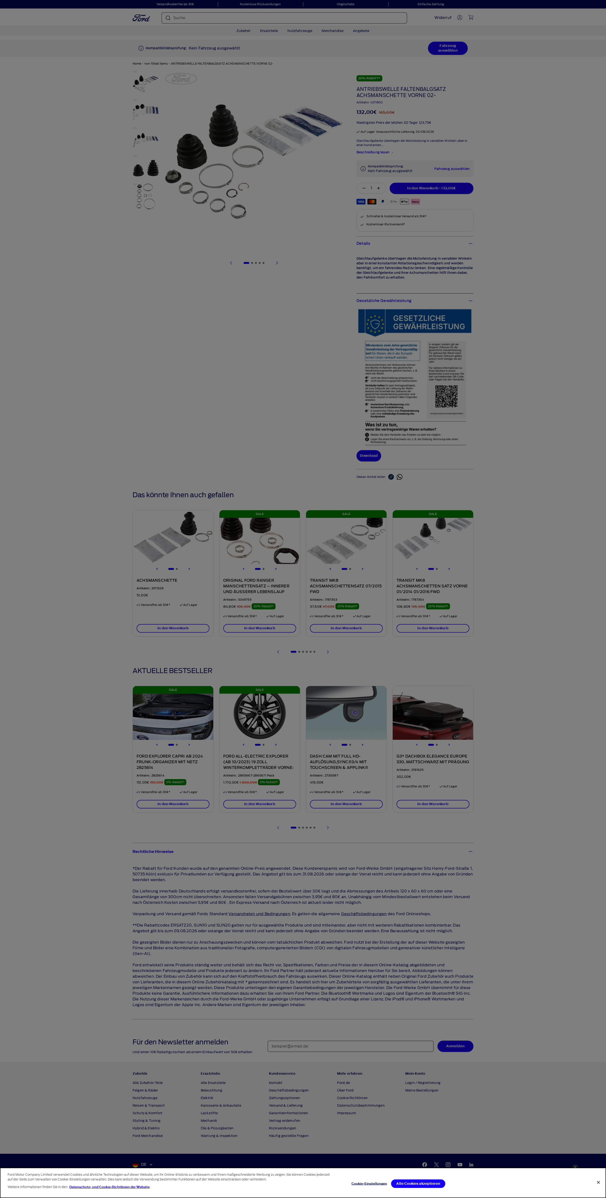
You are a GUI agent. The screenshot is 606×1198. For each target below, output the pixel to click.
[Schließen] (598, 1182)
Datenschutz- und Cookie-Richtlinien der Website (109, 1187)
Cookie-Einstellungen (369, 1183)
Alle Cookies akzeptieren (418, 1183)
